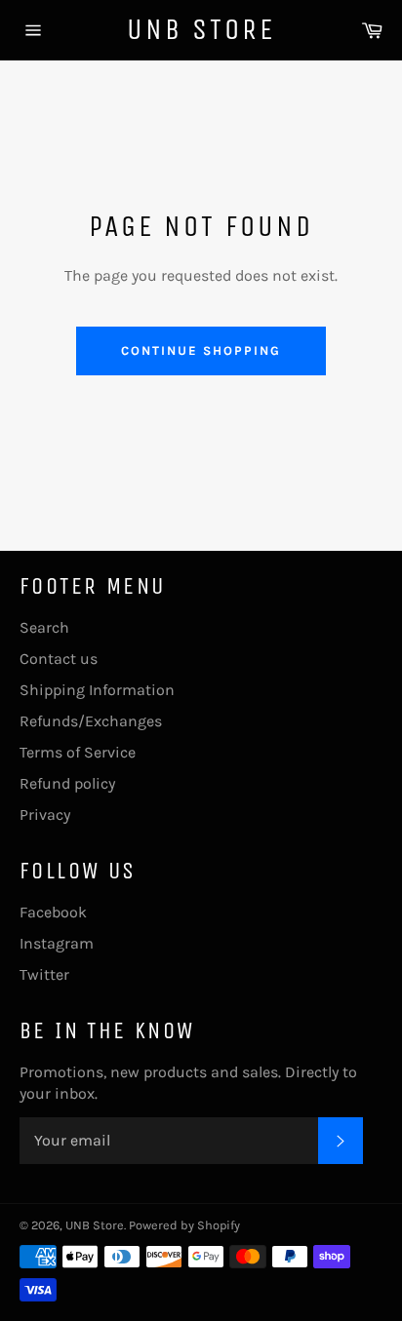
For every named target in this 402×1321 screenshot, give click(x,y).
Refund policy (67, 783)
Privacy (45, 814)
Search (44, 627)
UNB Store (201, 29)
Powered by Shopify (184, 1225)
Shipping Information (97, 689)
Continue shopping (200, 350)
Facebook (53, 912)
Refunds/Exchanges (91, 721)
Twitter (44, 974)
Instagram (57, 943)
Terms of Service (78, 752)
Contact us (59, 658)
